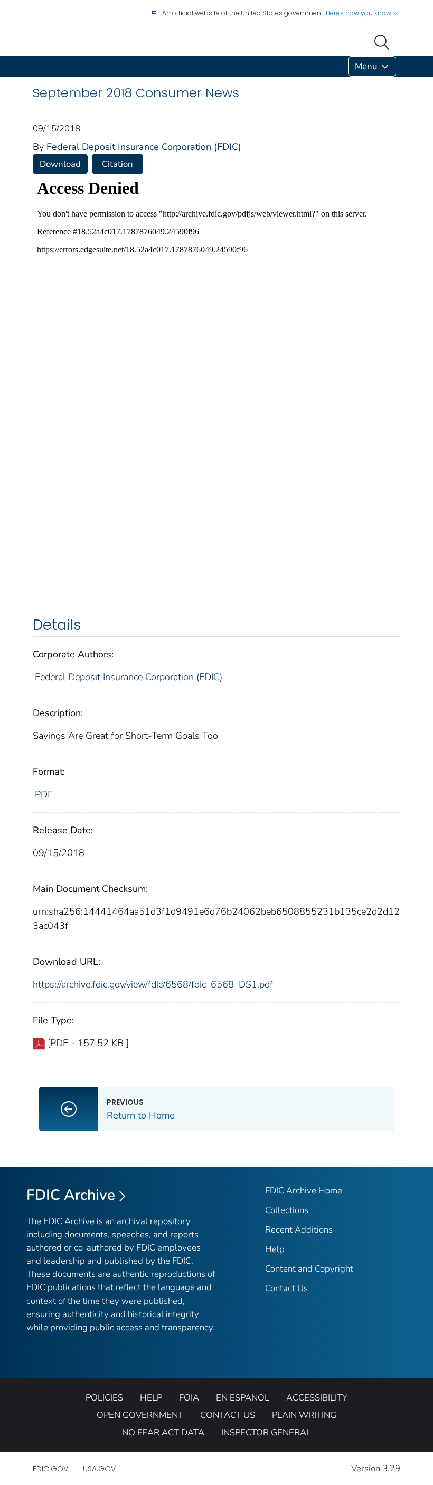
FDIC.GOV (50, 1468)
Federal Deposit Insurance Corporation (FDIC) (143, 146)
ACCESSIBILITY (316, 1398)
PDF (44, 794)
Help (275, 1249)
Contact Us (286, 1288)
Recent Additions (299, 1230)
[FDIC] (35, 66)
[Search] (384, 41)
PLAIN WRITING (304, 1415)
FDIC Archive (70, 1195)
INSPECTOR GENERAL (266, 1432)
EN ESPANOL (242, 1398)
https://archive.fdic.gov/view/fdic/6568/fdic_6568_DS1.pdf (153, 984)
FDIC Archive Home (303, 1191)
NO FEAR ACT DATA (163, 1432)
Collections (286, 1210)
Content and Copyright (309, 1269)
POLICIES (104, 1398)
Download (60, 164)
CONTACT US (227, 1415)
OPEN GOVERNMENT (140, 1415)
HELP (151, 1398)
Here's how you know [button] (359, 12)
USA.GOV (99, 1468)
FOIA (189, 1398)
